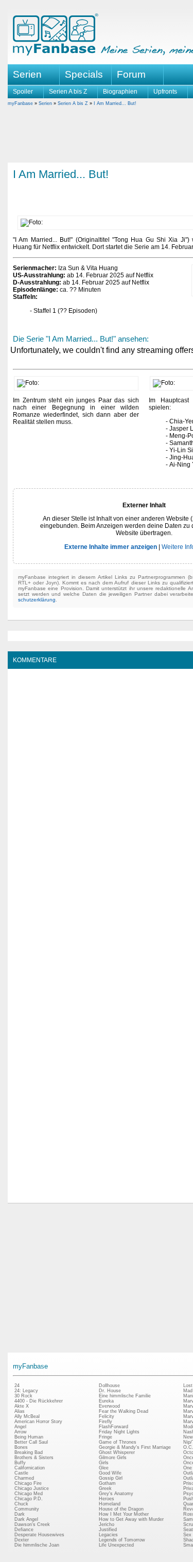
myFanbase (20, 103)
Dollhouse (109, 1385)
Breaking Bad (28, 1452)
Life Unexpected (116, 1545)
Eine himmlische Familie (125, 1395)
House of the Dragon (121, 1509)
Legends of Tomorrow (122, 1539)
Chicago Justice (31, 1488)
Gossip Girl (110, 1478)
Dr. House (110, 1390)
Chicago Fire (28, 1483)
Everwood (109, 1406)
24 (17, 1385)
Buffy (20, 1462)
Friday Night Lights (119, 1431)
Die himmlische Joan (36, 1545)
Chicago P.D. (28, 1498)
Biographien (120, 91)
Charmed (24, 1478)
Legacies (108, 1534)
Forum (131, 74)
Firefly (105, 1421)
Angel (20, 1426)
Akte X (21, 1406)
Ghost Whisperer (117, 1452)
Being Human (28, 1437)
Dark (19, 1514)
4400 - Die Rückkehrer (38, 1401)
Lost (187, 1385)
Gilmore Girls (113, 1457)
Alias (19, 1411)
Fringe (105, 1437)
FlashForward (113, 1426)
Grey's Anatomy (116, 1493)
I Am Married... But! (115, 103)
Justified (108, 1529)
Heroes (106, 1498)
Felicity (106, 1416)
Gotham (107, 1483)
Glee (104, 1467)
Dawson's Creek (32, 1524)
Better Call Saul (31, 1442)
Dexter (21, 1539)
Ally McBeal (27, 1416)
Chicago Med (28, 1493)
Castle (21, 1473)
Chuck (21, 1503)
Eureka (106, 1401)
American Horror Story (38, 1421)
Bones (21, 1447)
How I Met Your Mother (124, 1514)
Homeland (109, 1503)
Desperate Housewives (39, 1534)
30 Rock (23, 1395)
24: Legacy (26, 1390)
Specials (84, 74)
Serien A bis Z (68, 91)
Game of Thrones (117, 1442)
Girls (104, 1462)
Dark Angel (26, 1519)
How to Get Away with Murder (131, 1519)
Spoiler (23, 91)
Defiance (23, 1529)
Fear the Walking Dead (123, 1411)
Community (26, 1509)
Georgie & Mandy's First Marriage (135, 1447)
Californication (29, 1467)
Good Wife (110, 1473)
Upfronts (165, 91)
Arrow (20, 1431)
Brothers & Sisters (34, 1457)
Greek (105, 1488)
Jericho (106, 1524)
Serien (45, 103)
